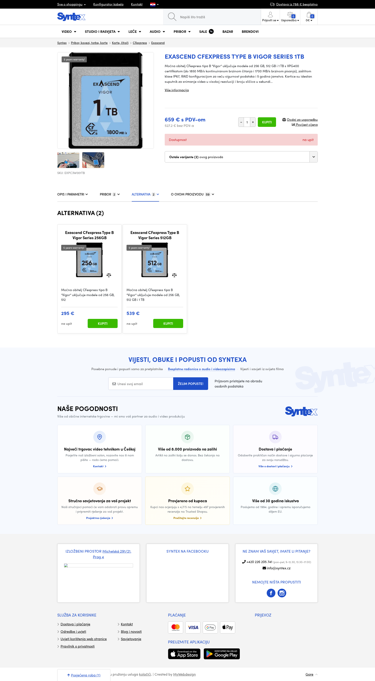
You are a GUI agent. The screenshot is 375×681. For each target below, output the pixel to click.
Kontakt (137, 4)
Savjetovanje (131, 638)
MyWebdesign (184, 674)
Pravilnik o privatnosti (78, 646)
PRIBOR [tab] (107, 194)
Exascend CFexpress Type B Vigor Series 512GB (154, 235)
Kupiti (267, 122)
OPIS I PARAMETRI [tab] (70, 194)
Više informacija (177, 90)
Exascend (158, 42)
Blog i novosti (131, 631)
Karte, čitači (120, 42)
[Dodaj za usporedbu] (109, 274)
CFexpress (140, 42)
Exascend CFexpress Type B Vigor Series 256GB (89, 235)
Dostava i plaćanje (75, 623)
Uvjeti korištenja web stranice (84, 638)
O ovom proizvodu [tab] (190, 194)
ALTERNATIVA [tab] (143, 194)
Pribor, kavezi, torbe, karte (89, 42)
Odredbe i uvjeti (73, 631)
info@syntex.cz (279, 567)
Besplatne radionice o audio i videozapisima (201, 368)
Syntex (62, 42)
